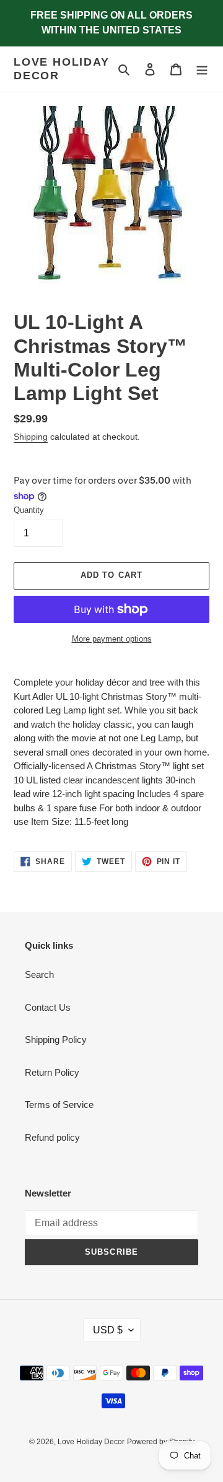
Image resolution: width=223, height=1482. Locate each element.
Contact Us (48, 1007)
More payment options (112, 638)
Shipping (31, 437)
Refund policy (52, 1137)
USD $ (108, 1330)
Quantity (29, 510)
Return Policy (52, 1072)
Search (39, 974)
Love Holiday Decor (62, 69)
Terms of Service (59, 1104)
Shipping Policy (56, 1039)
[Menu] (202, 69)
